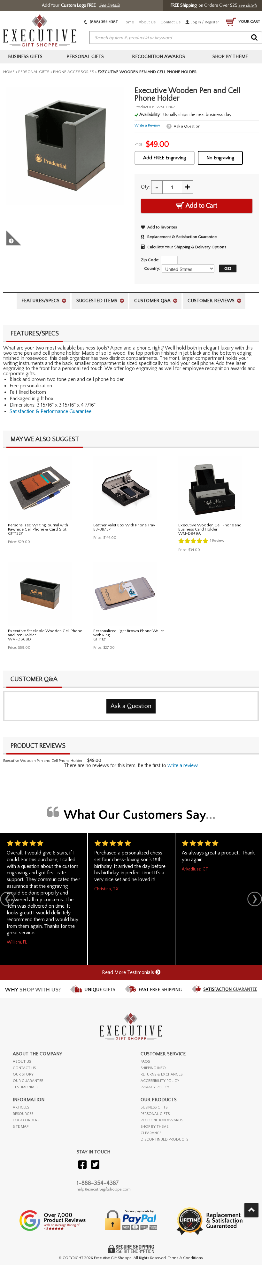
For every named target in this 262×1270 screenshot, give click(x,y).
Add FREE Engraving (164, 158)
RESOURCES (23, 1114)
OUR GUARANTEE (28, 1081)
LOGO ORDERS (26, 1120)
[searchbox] (176, 37)
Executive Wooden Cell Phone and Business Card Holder (210, 527)
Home (128, 22)
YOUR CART (249, 21)
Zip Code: (150, 260)
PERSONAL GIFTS (155, 1114)
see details (247, 5)
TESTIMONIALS (25, 1087)
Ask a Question (187, 126)
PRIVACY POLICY (155, 1087)
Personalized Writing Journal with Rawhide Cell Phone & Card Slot (38, 527)
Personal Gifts (34, 72)
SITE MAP (20, 1127)
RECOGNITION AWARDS (162, 1120)
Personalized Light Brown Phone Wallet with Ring (128, 633)
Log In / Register (204, 22)
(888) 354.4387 (103, 22)
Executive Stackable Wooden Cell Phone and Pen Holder (45, 633)
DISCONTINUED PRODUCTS (164, 1139)
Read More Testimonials (128, 972)
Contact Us (170, 22)
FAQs (145, 1062)
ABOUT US (22, 1062)
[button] (226, 268)
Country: (152, 268)
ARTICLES (21, 1107)
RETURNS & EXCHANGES (161, 1074)
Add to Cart (200, 205)
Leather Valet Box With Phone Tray (124, 525)
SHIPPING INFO (153, 1068)
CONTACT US (24, 1068)
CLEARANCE (151, 1133)
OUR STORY (23, 1074)
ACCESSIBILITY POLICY (160, 1081)
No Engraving (220, 158)
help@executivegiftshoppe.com (104, 1189)
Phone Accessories (73, 72)
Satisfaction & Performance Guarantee (50, 411)
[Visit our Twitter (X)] (95, 1165)
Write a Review (147, 125)
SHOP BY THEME (154, 1127)
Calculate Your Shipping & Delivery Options (186, 247)
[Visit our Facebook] (82, 1165)
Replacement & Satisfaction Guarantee (182, 237)
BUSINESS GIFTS (154, 1107)
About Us (147, 22)
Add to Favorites (162, 227)
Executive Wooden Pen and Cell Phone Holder (42, 761)
